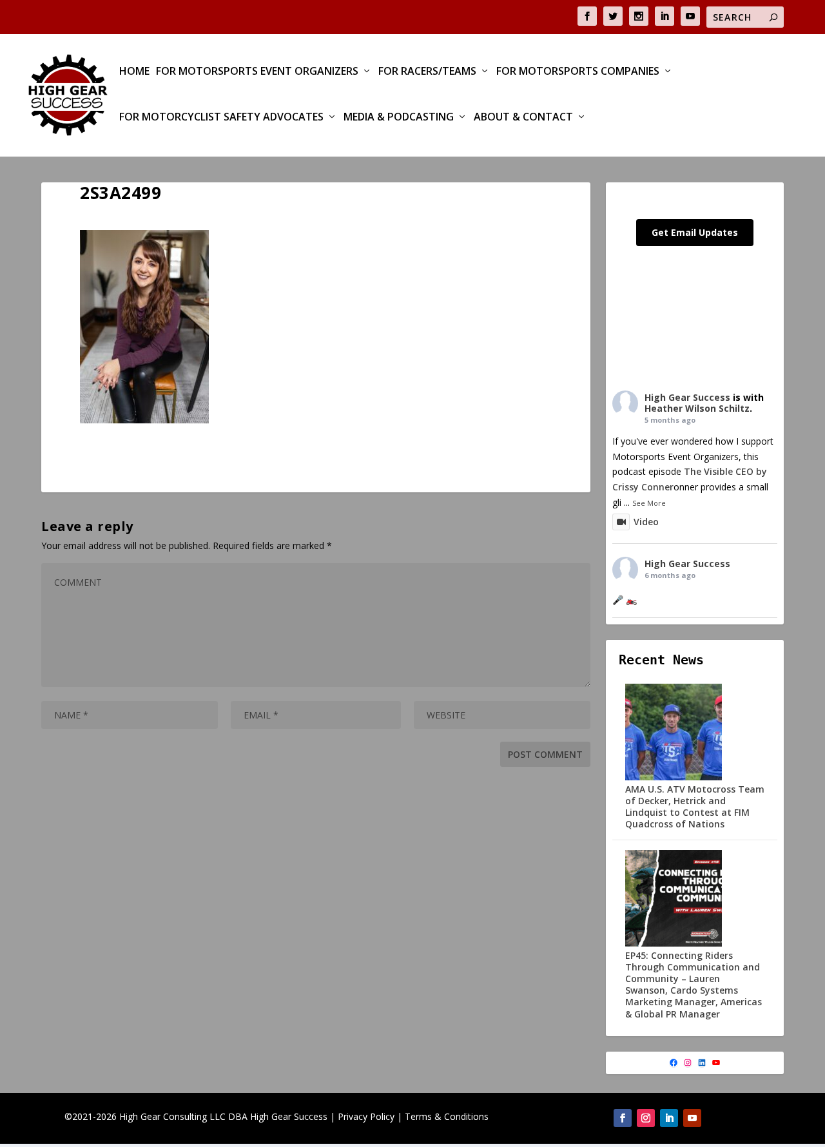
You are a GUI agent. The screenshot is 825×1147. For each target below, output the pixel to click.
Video (646, 522)
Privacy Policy (366, 1116)
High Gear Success (687, 397)
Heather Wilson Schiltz (697, 408)
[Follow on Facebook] (623, 1118)
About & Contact (523, 117)
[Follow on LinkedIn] (669, 1118)
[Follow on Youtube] (692, 1118)
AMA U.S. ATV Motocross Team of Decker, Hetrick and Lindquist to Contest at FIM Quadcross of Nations (694, 807)
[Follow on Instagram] (646, 1118)
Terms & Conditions (447, 1116)
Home (134, 72)
